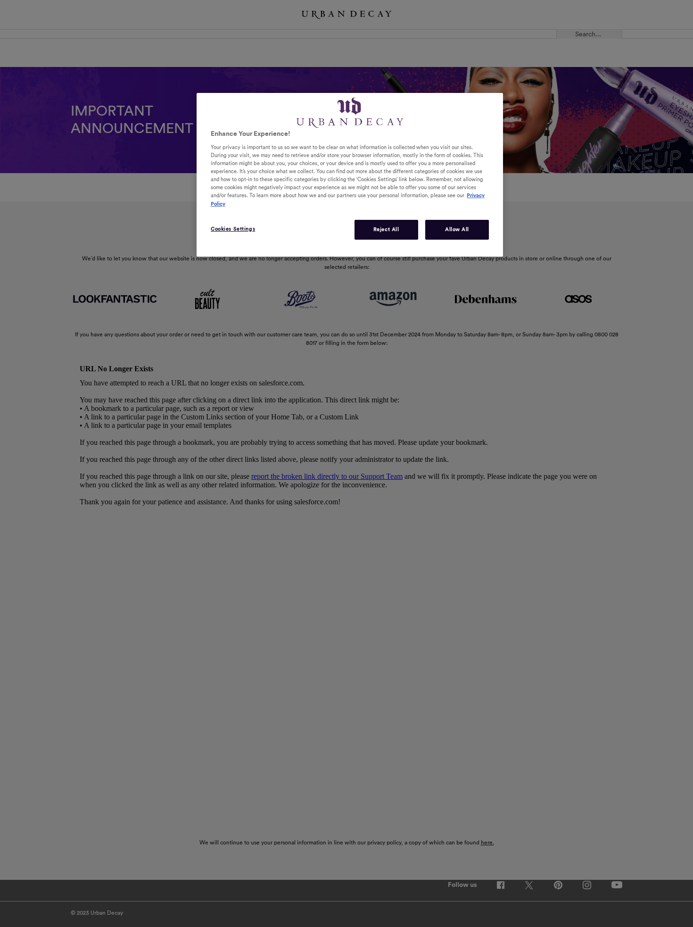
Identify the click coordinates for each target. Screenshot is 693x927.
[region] (350, 175)
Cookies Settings (233, 229)
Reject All (386, 229)
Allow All (457, 229)
